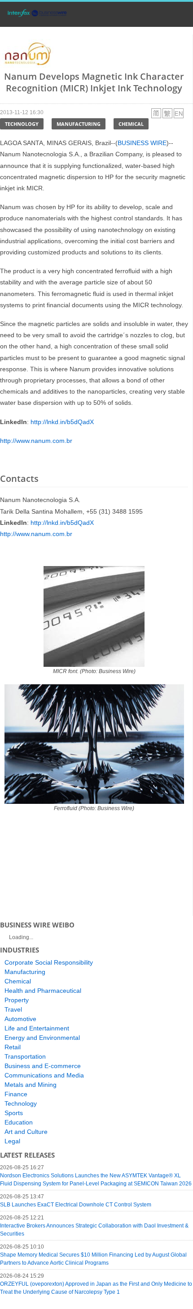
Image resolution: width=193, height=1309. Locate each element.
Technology (22, 123)
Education (18, 1122)
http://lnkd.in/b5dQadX (62, 421)
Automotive (20, 1018)
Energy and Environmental (42, 1037)
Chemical (131, 123)
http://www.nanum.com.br (36, 440)
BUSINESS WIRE (142, 142)
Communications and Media (44, 1075)
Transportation (25, 1056)
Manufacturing (79, 123)
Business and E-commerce (42, 1065)
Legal (12, 1141)
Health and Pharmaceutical (42, 990)
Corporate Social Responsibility (48, 962)
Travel (13, 1009)
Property (16, 1000)
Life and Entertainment (36, 1028)
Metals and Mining (30, 1084)
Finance (15, 1094)
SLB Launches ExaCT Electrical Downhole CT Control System (75, 1205)
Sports (13, 1112)
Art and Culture (26, 1131)
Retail (12, 1047)
